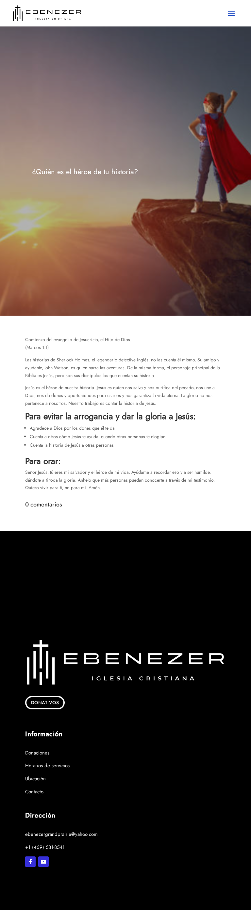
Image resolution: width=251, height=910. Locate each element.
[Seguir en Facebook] (30, 861)
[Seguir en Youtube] (43, 861)
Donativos (45, 702)
